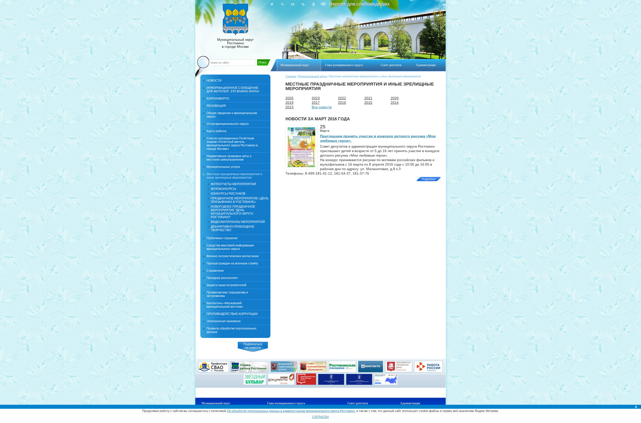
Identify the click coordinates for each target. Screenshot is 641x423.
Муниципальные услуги (223, 167)
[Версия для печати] (313, 4)
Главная (290, 76)
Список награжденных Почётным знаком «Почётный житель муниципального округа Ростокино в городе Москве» (232, 144)
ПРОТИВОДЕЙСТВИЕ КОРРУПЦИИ (232, 314)
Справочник (215, 270)
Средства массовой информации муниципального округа (230, 247)
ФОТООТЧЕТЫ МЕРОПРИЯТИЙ (233, 184)
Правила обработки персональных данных (231, 330)
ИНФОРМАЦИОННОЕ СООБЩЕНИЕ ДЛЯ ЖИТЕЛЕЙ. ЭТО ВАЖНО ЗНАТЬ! (233, 89)
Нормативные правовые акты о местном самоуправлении (229, 157)
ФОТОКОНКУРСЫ (223, 189)
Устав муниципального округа (228, 124)
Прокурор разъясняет (222, 278)
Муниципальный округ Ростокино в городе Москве (235, 43)
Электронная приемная (224, 321)
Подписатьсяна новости (252, 345)
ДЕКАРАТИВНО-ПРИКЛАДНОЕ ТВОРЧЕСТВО (232, 228)
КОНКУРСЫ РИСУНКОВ (228, 193)
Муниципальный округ (312, 76)
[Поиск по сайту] (282, 4)
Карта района (216, 131)
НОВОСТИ (214, 80)
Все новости (322, 107)
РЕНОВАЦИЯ (216, 106)
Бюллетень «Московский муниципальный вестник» (225, 304)
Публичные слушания (222, 238)
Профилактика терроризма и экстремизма (227, 294)
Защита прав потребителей (226, 285)
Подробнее (429, 179)
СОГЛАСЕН (320, 417)
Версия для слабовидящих (359, 4)
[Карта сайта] (303, 4)
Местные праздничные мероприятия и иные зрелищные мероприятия (234, 175)
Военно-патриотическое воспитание (233, 256)
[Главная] (271, 4)
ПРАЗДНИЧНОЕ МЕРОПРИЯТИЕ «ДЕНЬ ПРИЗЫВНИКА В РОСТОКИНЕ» (240, 200)
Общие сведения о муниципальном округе (232, 114)
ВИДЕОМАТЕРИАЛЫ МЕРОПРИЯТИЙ (238, 222)
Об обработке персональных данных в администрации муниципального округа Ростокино (291, 411)
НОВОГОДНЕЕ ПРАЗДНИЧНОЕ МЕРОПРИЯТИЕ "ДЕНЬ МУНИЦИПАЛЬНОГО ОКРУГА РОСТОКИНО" (233, 212)
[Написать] (292, 4)
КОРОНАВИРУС (218, 98)
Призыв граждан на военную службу (232, 263)
